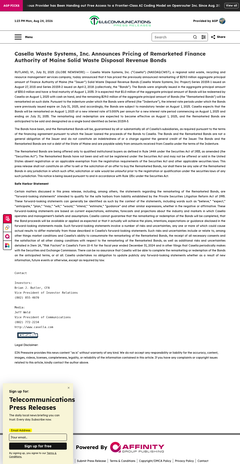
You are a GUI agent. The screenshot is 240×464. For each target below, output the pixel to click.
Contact (202, 461)
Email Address (20, 430)
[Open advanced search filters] (203, 37)
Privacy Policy (184, 461)
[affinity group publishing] (7, 236)
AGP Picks (11, 5)
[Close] (68, 387)
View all (231, 5)
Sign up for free (37, 446)
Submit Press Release (91, 461)
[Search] (195, 37)
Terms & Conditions (122, 461)
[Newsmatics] (7, 245)
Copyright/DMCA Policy (155, 461)
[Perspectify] (7, 227)
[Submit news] (7, 219)
